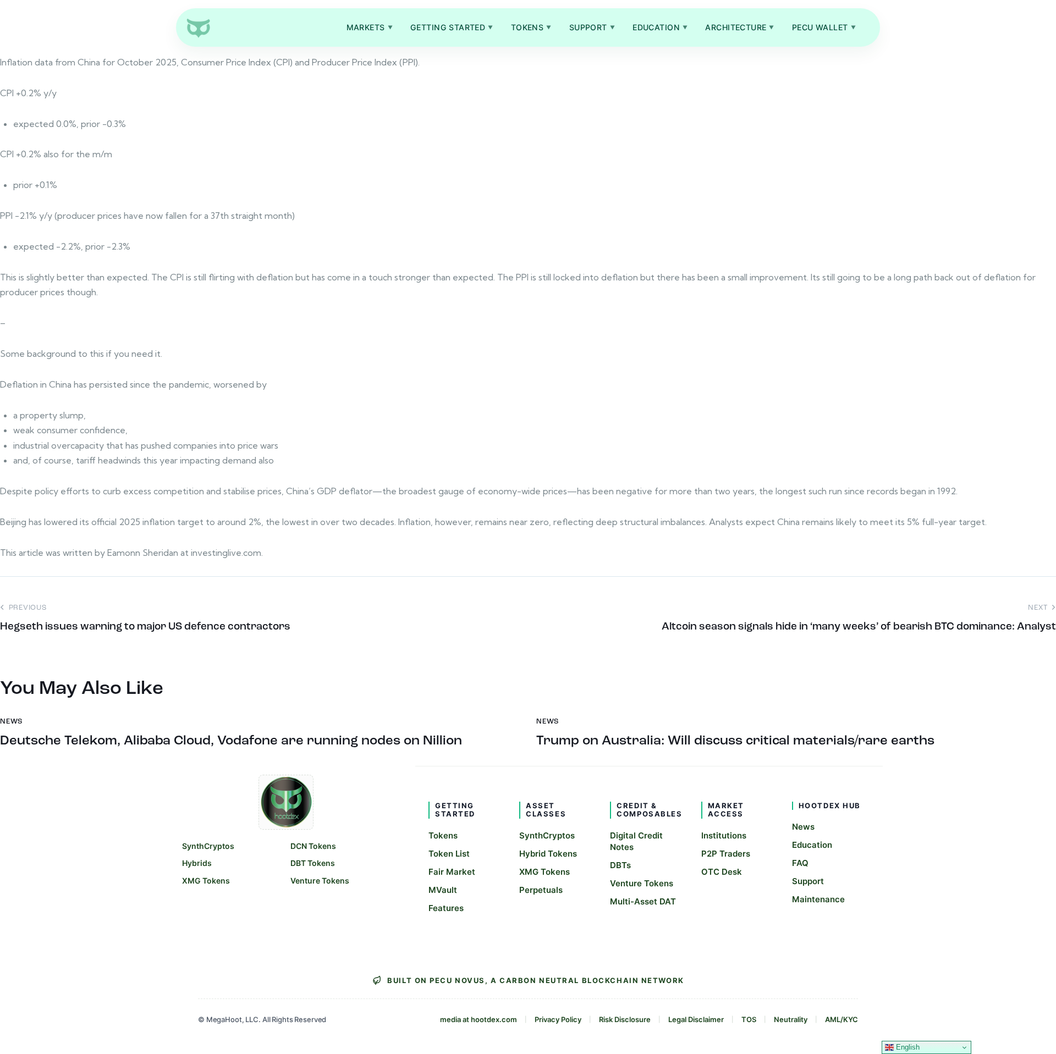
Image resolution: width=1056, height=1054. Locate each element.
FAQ (800, 863)
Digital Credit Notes (636, 841)
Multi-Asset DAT (643, 901)
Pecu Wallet (824, 27)
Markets (369, 27)
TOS (748, 1019)
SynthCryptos (208, 846)
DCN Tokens (313, 846)
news (11, 721)
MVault (442, 890)
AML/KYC (841, 1019)
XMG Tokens (206, 880)
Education (660, 27)
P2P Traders (725, 853)
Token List (449, 853)
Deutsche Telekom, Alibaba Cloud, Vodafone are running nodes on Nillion (231, 741)
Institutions (723, 835)
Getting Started (451, 27)
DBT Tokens (312, 863)
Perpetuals (541, 890)
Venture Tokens (319, 880)
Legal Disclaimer (696, 1019)
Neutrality (790, 1019)
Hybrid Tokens (548, 853)
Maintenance (818, 899)
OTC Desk (721, 872)
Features (446, 908)
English (907, 1047)
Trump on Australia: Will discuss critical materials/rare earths (735, 741)
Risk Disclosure (625, 1019)
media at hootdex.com (478, 1019)
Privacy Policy (558, 1019)
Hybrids (197, 863)
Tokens (531, 27)
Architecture (739, 27)
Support (592, 27)
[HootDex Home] (198, 27)
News (803, 826)
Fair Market (451, 872)
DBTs (620, 865)
